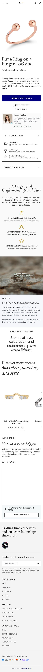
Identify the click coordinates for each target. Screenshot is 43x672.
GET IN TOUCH (8, 462)
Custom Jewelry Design (12, 609)
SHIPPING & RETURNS (9, 634)
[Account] (35, 3)
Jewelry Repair (8, 613)
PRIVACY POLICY (7, 638)
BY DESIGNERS (7, 591)
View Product (16, 428)
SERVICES (5, 595)
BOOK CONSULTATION (22, 127)
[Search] (7, 3)
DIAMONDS (6, 587)
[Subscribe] (38, 563)
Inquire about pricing (21, 98)
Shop (4, 583)
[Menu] (2, 3)
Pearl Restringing (9, 621)
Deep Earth (26, 668)
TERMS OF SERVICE (9, 642)
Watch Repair (7, 617)
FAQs (4, 630)
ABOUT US (5, 599)
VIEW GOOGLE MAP (21, 515)
